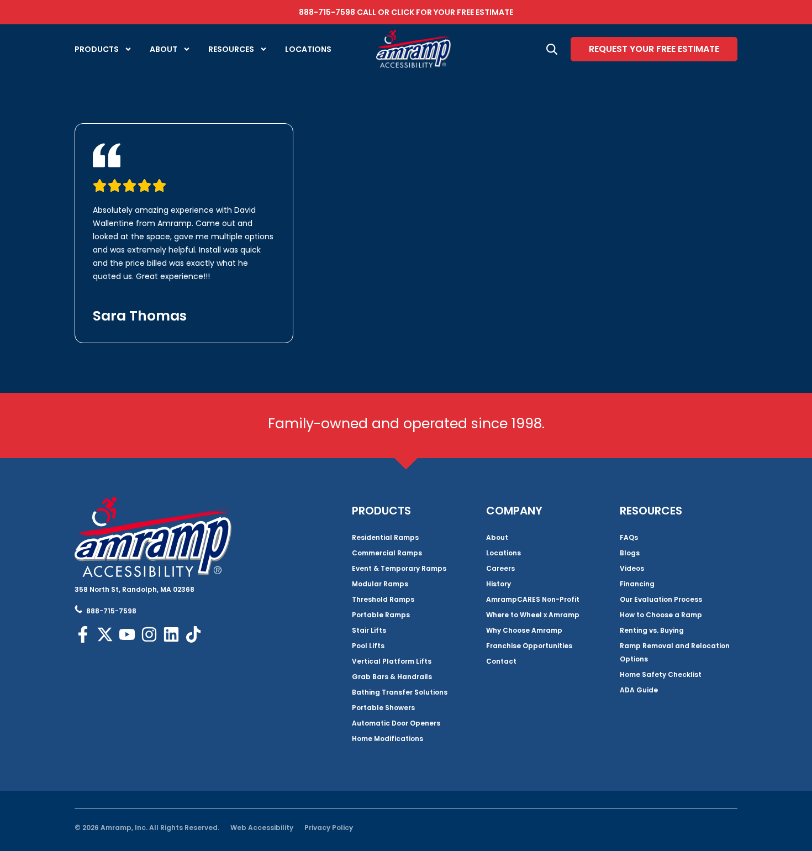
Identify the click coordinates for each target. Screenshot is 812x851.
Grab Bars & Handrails (392, 676)
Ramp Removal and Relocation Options (675, 652)
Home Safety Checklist (661, 674)
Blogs (630, 553)
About (163, 49)
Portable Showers (383, 707)
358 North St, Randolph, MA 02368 (134, 589)
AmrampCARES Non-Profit (532, 599)
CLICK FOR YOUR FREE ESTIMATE (452, 12)
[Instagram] (149, 634)
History (498, 584)
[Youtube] (127, 634)
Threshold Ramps (383, 599)
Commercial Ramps (387, 553)
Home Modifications (387, 738)
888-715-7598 (327, 12)
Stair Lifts (369, 630)
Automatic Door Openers (396, 723)
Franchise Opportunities (529, 645)
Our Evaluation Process (661, 599)
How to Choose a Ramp (661, 614)
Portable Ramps (381, 614)
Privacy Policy (328, 827)
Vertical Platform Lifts (391, 661)
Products (97, 49)
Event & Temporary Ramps (399, 568)
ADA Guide (639, 690)
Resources (231, 49)
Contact (501, 661)
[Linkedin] (171, 634)
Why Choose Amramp (524, 630)
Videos (632, 568)
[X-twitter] (105, 634)
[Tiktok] (193, 634)
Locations (308, 49)
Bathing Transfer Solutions (399, 692)
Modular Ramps (380, 584)
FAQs (629, 537)
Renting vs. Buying (652, 630)
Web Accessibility (261, 827)
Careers (500, 568)
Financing (637, 584)
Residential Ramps (385, 537)
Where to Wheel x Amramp (532, 614)
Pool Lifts (368, 645)
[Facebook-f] (83, 634)
